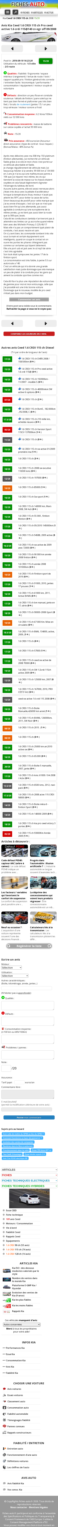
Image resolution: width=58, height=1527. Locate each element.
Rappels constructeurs (19, 1432)
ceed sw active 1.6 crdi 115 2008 (34, 698)
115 (18, 1249)
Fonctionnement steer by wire (15, 1150)
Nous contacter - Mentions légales (29, 1507)
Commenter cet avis (29, 299)
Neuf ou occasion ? (11, 927)
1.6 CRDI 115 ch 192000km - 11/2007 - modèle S (33, 380)
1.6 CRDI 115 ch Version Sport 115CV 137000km (34, 431)
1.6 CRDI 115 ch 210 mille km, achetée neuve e (34, 421)
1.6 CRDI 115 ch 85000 (29, 487)
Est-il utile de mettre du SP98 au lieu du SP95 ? (23, 1134)
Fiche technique (14, 1214)
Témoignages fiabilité (18, 1420)
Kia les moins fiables (22, 1305)
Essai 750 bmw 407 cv (41, 1150)
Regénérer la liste (29, 946)
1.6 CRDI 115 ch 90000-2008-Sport (35, 612)
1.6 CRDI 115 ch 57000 (29, 650)
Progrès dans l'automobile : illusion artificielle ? (41, 863)
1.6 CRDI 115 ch (29, 399)
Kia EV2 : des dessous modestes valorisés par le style (25, 1271)
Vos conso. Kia (14, 1489)
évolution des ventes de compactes (18, 1142)
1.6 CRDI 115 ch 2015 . (29, 727)
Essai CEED (11, 1210)
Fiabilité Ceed (13, 1232)
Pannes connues (16, 1426)
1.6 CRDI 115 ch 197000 (29, 477)
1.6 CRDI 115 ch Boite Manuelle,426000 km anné (31, 710)
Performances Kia (15, 1347)
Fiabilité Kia (12, 1372)
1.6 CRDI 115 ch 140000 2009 (32, 813)
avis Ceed (13, 1219)
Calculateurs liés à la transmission (41, 929)
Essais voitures (15, 1395)
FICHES (26, 12)
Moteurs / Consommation (19, 1223)
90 (17, 1245)
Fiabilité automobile (17, 1413)
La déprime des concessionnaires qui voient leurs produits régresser (41, 897)
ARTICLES (38, 12)
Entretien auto (15, 1448)
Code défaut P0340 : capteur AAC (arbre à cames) (12, 863)
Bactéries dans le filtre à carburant (17, 1146)
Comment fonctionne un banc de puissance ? (22, 1138)
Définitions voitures (17, 1461)
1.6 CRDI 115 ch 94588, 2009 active (35, 535)
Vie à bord (11, 1227)
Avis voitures (14, 1388)
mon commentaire (29, 1117)
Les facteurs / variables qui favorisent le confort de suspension (14, 895)
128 (18, 1253)
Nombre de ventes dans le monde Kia (24, 1280)
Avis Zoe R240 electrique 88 (15, 1158)
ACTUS (49, 12)
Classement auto (16, 1401)
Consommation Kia (15, 1360)
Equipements (13, 1240)
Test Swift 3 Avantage (12, 1154)
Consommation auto (18, 1407)
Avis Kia (10, 1366)
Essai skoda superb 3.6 (35, 1154)
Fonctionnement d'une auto (22, 1454)
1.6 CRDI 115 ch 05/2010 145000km (35, 525)
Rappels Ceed (13, 1236)
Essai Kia (10, 1354)
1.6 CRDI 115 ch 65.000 (29, 756)
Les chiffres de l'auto (18, 1467)
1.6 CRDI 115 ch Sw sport (30, 496)
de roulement (23, 104)
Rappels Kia (18, 1311)
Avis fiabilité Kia (15, 1483)
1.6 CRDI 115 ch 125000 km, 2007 (34, 679)
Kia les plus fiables (21, 1299)
